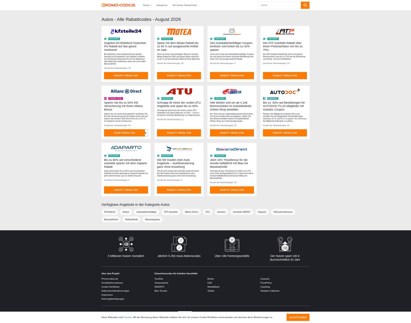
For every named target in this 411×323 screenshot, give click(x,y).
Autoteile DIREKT (242, 212)
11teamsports (161, 282)
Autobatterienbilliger (146, 212)
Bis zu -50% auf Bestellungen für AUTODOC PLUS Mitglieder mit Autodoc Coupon (284, 106)
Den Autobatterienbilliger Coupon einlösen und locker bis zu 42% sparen (231, 46)
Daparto (262, 212)
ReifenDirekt (131, 219)
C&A (209, 282)
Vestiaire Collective (270, 290)
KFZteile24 (109, 212)
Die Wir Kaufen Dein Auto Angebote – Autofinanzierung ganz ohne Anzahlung (175, 163)
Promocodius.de (109, 278)
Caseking (265, 286)
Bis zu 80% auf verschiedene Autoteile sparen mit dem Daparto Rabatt (125, 163)
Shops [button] (146, 5)
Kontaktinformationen (112, 282)
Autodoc (221, 212)
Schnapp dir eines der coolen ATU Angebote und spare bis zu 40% (179, 104)
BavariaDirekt (111, 219)
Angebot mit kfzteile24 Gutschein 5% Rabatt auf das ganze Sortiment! (125, 46)
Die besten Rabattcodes (185, 5)
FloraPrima (266, 282)
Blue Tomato (160, 290)
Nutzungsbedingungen (112, 299)
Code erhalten (124, 133)
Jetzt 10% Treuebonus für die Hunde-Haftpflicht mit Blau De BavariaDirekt (229, 163)
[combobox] (279, 5)
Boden (210, 278)
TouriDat (158, 278)
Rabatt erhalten (126, 75)
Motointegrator (152, 219)
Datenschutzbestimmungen (115, 290)
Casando (265, 278)
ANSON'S (159, 286)
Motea (126, 212)
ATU (208, 212)
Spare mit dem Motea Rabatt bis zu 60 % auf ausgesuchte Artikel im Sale (177, 46)
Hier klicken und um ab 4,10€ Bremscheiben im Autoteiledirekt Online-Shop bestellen (230, 106)
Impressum (107, 294)
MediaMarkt (213, 286)
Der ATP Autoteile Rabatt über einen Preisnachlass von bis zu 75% (283, 46)
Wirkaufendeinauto (283, 212)
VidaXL (211, 290)
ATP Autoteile (171, 212)
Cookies (128, 317)
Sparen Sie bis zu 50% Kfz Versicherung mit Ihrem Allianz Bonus (123, 106)
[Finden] (305, 5)
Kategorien (161, 5)
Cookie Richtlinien (110, 286)
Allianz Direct (191, 212)
